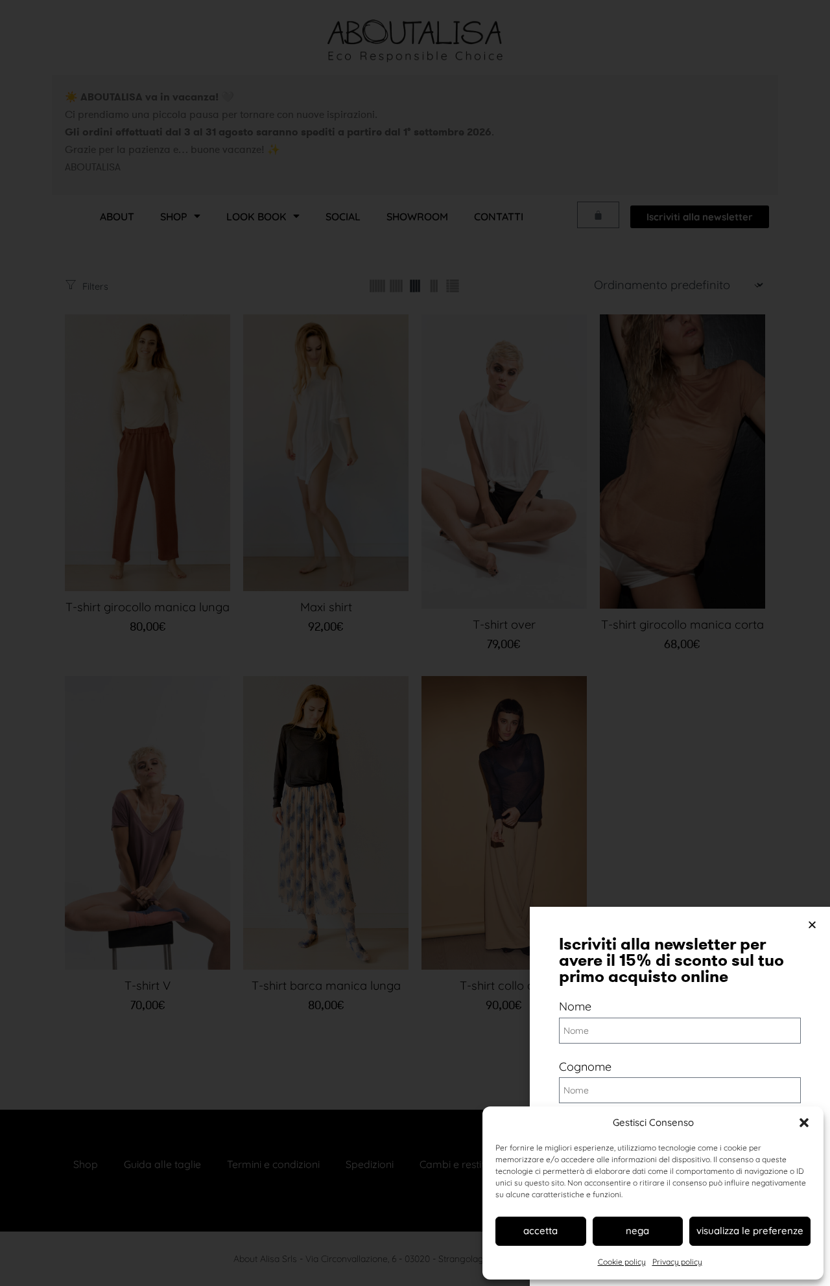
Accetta (540, 1230)
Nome (575, 1006)
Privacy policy (677, 1262)
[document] (415, 643)
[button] (804, 1122)
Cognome (585, 1066)
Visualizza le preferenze (749, 1230)
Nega (637, 1230)
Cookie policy (622, 1262)
